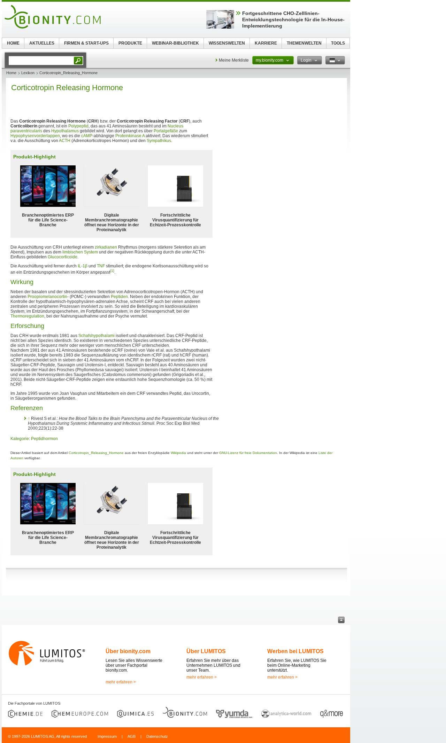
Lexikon (27, 73)
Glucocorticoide (62, 257)
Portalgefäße (166, 130)
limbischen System (80, 252)
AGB (132, 736)
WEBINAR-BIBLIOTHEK (175, 43)
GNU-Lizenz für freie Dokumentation (248, 453)
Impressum (107, 736)
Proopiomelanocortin (47, 296)
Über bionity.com (128, 651)
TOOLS (338, 43)
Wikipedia (178, 453)
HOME (13, 43)
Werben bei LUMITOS (295, 651)
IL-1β (82, 266)
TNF (101, 266)
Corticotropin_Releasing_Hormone (96, 453)
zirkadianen (106, 247)
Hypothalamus (65, 130)
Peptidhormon (44, 438)
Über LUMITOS (206, 651)
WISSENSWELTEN (227, 43)
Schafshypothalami (96, 335)
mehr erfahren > (121, 682)
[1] (112, 271)
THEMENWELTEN (304, 43)
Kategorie (19, 438)
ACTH (64, 140)
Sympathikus (159, 140)
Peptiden (119, 296)
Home (11, 73)
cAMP (86, 135)
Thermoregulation (27, 316)
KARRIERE (266, 43)
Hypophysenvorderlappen (35, 135)
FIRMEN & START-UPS (86, 43)
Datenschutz (157, 736)
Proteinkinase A (130, 135)
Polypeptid (78, 126)
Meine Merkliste (234, 60)
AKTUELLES (41, 43)
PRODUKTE (130, 43)
